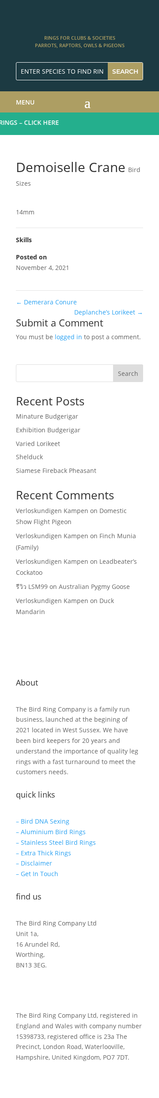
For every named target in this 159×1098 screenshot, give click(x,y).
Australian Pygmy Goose (94, 586)
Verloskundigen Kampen (52, 510)
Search (128, 373)
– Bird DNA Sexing (42, 821)
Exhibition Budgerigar (48, 430)
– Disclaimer (34, 863)
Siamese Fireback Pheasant (56, 470)
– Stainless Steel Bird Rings (56, 842)
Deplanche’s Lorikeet (108, 312)
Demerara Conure (46, 302)
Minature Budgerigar (47, 416)
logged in (68, 337)
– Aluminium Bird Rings (51, 832)
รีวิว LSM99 (32, 586)
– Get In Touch (37, 873)
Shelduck (29, 457)
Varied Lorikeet (38, 443)
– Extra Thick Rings (43, 853)
